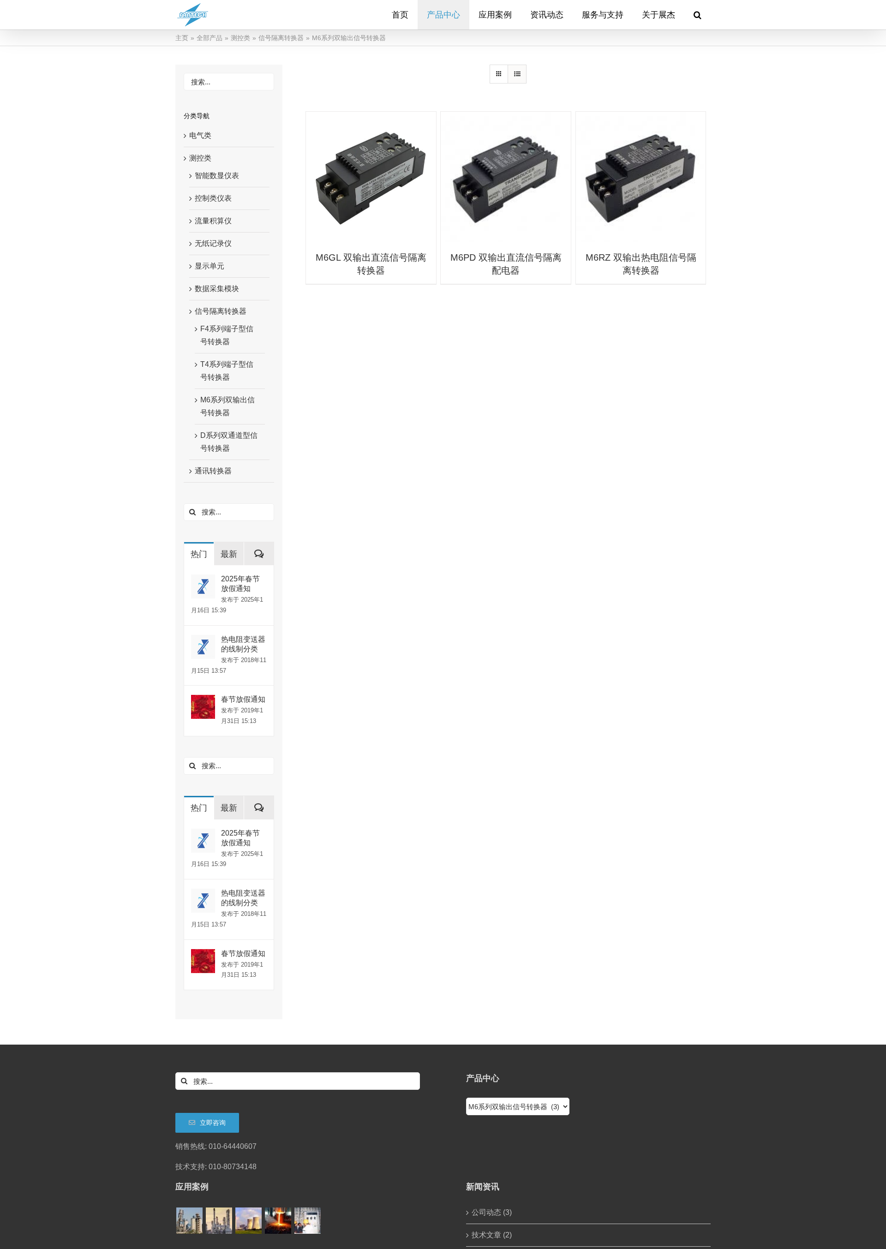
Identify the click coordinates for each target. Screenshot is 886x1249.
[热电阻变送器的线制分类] (203, 641)
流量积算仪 (213, 221)
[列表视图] (517, 74)
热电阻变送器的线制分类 (243, 644)
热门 (199, 554)
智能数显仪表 (217, 175)
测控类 (200, 158)
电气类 (200, 135)
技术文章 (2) (492, 1235)
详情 (371, 178)
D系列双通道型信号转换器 (228, 441)
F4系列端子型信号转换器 (226, 335)
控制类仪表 (213, 198)
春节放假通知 (243, 699)
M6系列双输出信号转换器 (227, 406)
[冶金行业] (278, 1220)
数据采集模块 (217, 289)
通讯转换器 (213, 471)
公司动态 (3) (492, 1212)
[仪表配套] (307, 1220)
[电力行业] (248, 1220)
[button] (697, 15)
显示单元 (209, 266)
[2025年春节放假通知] (203, 581)
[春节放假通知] (203, 701)
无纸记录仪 (213, 243)
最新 (229, 554)
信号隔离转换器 (220, 311)
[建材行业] (189, 1220)
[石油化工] (219, 1220)
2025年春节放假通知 (240, 583)
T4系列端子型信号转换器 (226, 370)
